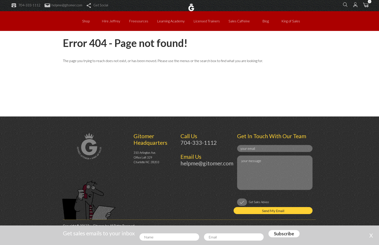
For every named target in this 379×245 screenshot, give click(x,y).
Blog (265, 21)
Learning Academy (171, 21)
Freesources (138, 21)
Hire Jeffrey (111, 21)
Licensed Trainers (206, 21)
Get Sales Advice (259, 202)
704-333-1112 (29, 5)
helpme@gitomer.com (67, 5)
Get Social (100, 5)
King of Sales (290, 21)
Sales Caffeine (239, 21)
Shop (86, 21)
